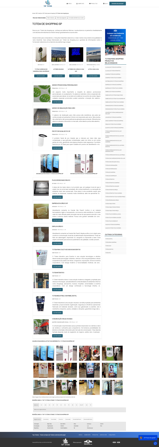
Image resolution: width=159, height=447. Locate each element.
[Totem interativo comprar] (112, 353)
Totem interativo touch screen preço (115, 196)
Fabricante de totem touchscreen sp (115, 98)
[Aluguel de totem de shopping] (89, 353)
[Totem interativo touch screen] (66, 353)
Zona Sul (61, 419)
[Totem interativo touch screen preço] (89, 387)
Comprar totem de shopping (112, 74)
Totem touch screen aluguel (113, 214)
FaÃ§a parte (112, 435)
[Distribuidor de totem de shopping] (43, 387)
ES (49, 405)
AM (86, 405)
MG (45, 405)
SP (53, 405)
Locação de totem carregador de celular (114, 113)
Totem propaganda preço (112, 200)
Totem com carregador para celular (115, 158)
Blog (106, 3)
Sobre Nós (81, 3)
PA (90, 405)
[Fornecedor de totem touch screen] (66, 370)
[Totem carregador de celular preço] (66, 387)
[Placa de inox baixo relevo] (41, 195)
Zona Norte (45, 419)
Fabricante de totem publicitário (114, 95)
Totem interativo (50, 18)
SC (61, 405)
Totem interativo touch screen (113, 193)
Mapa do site (103, 435)
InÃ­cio (80, 435)
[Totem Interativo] (41, 287)
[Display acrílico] (41, 241)
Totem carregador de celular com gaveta (114, 136)
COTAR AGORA (57, 102)
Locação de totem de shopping (113, 117)
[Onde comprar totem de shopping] (43, 370)
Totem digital (109, 239)
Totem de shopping (110, 172)
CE (76, 405)
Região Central (37, 419)
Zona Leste (67, 419)
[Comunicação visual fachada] (41, 333)
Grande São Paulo (77, 419)
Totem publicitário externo (112, 207)
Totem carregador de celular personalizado (113, 150)
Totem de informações (111, 165)
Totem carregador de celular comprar (113, 141)
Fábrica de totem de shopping (113, 91)
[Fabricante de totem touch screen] (89, 370)
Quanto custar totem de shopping (114, 127)
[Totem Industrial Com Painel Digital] (41, 310)
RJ (41, 405)
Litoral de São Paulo (88, 419)
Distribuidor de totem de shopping (114, 81)
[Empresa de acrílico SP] (41, 218)
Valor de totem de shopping (112, 224)
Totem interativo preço (111, 189)
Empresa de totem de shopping (113, 84)
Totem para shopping (110, 242)
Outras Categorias (113, 234)
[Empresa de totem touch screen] (112, 387)
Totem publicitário (110, 203)
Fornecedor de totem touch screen (76, 18)
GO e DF (81, 405)
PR (57, 405)
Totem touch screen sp (111, 221)
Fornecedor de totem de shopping (114, 105)
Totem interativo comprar (112, 182)
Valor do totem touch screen (113, 228)
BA (72, 405)
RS (65, 405)
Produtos (94, 3)
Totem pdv (108, 252)
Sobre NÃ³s (87, 435)
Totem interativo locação (112, 186)
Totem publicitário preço (112, 210)
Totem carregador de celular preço (115, 155)
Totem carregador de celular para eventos (114, 146)
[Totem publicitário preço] (112, 370)
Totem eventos (109, 249)
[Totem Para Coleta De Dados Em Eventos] (41, 264)
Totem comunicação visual (112, 162)
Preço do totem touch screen (113, 124)
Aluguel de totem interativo (112, 70)
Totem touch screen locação (113, 217)
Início (70, 3)
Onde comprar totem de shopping (114, 120)
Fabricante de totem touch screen (114, 102)
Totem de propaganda (61, 18)
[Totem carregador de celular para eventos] (43, 353)
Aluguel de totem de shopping (113, 67)
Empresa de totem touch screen (113, 88)
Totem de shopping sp (111, 175)
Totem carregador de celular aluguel (113, 131)
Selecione (36, 405)
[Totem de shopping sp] (49, 163)
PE (68, 405)
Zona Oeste (53, 419)
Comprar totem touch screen (113, 77)
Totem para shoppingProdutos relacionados (114, 61)
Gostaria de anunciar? (118, 3)
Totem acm (108, 245)
